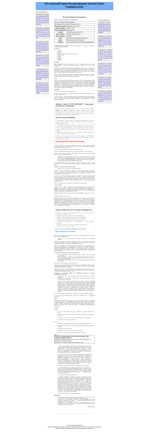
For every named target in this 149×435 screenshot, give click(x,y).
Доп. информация (91, 406)
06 (46, 16)
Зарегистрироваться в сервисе (65, 231)
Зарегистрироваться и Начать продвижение (70, 141)
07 (48, 16)
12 (44, 18)
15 (37, 20)
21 (48, 20)
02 (38, 16)
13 (46, 18)
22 (37, 22)
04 (42, 16)
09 (38, 18)
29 (37, 24)
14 (48, 18)
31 (40, 24)
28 (48, 22)
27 (46, 22)
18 (42, 20)
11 (42, 18)
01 (37, 16)
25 (42, 22)
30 (38, 24)
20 (46, 20)
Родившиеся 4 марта (73, 19)
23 (38, 22)
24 (40, 22)
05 (44, 16)
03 (40, 16)
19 (44, 20)
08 (37, 18)
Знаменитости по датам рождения (61, 19)
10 (40, 18)
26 (44, 22)
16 (38, 20)
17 (40, 20)
